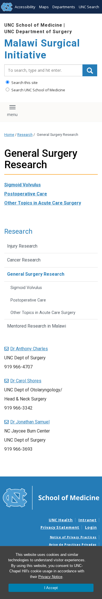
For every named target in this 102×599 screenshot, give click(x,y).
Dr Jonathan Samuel (30, 422)
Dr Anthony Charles (29, 348)
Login (91, 527)
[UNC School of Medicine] (51, 497)
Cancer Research (24, 260)
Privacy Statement (60, 527)
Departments (63, 6)
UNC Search (89, 6)
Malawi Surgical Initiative (42, 49)
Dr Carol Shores (25, 380)
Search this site (24, 82)
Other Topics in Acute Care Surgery (42, 203)
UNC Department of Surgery (38, 31)
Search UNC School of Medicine (37, 89)
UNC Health (61, 519)
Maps (44, 6)
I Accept (51, 588)
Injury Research (22, 246)
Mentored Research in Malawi (36, 326)
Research (25, 134)
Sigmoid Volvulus (22, 184)
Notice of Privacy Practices (73, 537)
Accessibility (25, 6)
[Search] (89, 70)
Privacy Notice (50, 577)
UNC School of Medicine (33, 25)
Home (9, 134)
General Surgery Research (35, 274)
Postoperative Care (25, 194)
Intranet (87, 519)
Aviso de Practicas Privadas (73, 545)
